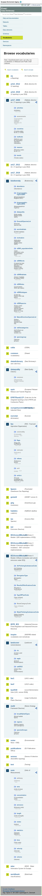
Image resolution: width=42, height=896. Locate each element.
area (18, 787)
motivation (20, 238)
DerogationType (20, 575)
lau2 (12, 684)
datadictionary (17, 361)
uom (12, 770)
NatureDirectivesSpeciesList (20, 317)
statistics (20, 830)
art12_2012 (15, 84)
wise (12, 866)
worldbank (15, 874)
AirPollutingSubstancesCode (20, 566)
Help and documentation (11, 18)
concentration (20, 795)
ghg (12, 503)
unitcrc (19, 475)
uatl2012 (20, 666)
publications (16, 748)
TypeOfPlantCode (20, 595)
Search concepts (28, 70)
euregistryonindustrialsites (17, 408)
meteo (19, 822)
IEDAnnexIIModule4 (17, 556)
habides (14, 511)
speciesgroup (20, 337)
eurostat (14, 416)
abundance (20, 186)
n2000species (20, 303)
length (19, 813)
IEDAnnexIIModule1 (17, 535)
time (18, 840)
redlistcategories (20, 328)
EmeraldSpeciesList (20, 221)
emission (20, 805)
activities (20, 108)
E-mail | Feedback (9, 889)
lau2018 (14, 690)
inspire (13, 635)
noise (13, 740)
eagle (18, 658)
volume (19, 857)
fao (12, 424)
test (12, 765)
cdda (13, 348)
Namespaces (7, 45)
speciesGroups (20, 730)
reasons (19, 147)
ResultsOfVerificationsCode (20, 585)
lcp (12, 698)
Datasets (6, 22)
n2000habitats (20, 274)
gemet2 (14, 497)
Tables (5, 26)
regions (19, 722)
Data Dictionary (19, 14)
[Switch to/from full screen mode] (29, 5)
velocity (19, 848)
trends (19, 155)
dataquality (20, 212)
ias (12, 519)
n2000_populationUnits (20, 248)
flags (18, 440)
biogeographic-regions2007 (20, 193)
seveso (14, 756)
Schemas (6, 34)
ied (12, 527)
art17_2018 (15, 173)
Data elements (7, 30)
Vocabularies (7, 38)
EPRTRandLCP (17, 398)
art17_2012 (15, 165)
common (14, 353)
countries (20, 129)
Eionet (11, 14)
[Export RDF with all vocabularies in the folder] (36, 102)
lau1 (12, 678)
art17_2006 (15, 100)
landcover (15, 643)
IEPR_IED (15, 624)
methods (20, 137)
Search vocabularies (12, 70)
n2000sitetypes (20, 292)
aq (12, 76)
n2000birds (20, 261)
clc (18, 650)
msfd (13, 706)
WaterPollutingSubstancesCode (20, 612)
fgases (13, 489)
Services (6, 41)
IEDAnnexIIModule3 (17, 543)
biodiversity (16, 181)
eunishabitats (20, 229)
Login (25, 5)
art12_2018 (15, 92)
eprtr (13, 389)
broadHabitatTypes (20, 714)
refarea (19, 458)
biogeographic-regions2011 (20, 203)
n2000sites (20, 284)
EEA (12, 2)
